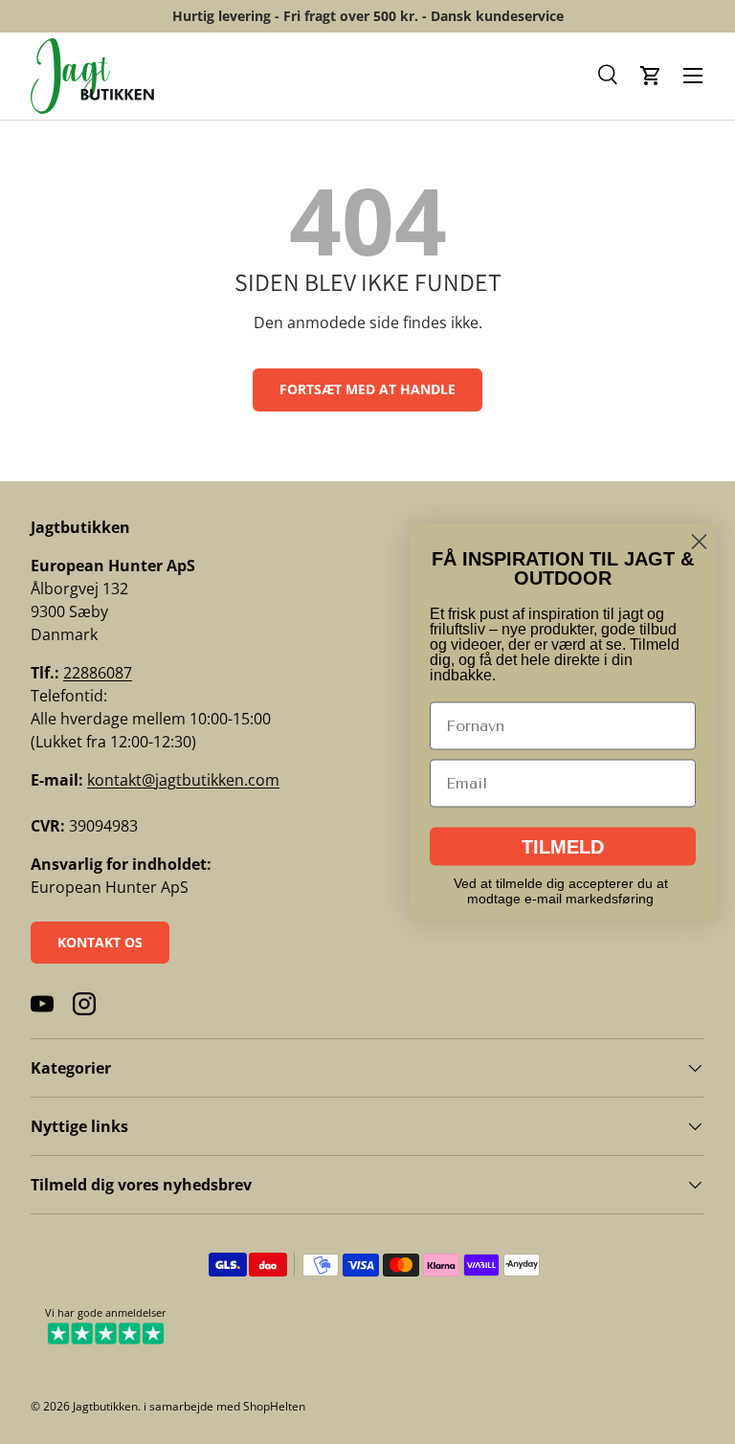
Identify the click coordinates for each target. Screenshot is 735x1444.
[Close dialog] (699, 541)
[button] (609, 76)
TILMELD (563, 845)
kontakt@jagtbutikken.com (183, 779)
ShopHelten (274, 1406)
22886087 (97, 672)
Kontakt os (100, 942)
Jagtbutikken (105, 1406)
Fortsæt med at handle (367, 389)
